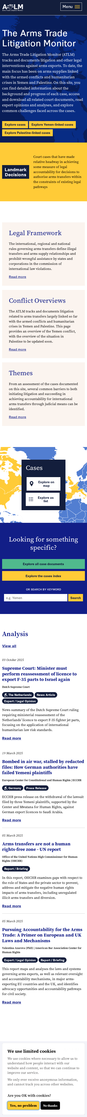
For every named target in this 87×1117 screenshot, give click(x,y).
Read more (17, 276)
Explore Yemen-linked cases (52, 124)
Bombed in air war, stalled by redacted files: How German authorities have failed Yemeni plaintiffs (43, 767)
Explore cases (15, 124)
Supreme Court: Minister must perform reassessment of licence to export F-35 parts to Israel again (39, 673)
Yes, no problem (23, 1105)
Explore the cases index (43, 576)
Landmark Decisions (16, 171)
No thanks (50, 1106)
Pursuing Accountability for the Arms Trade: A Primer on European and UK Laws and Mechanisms (42, 935)
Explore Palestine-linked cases (27, 132)
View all (9, 645)
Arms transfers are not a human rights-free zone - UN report (36, 846)
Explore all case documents (43, 564)
